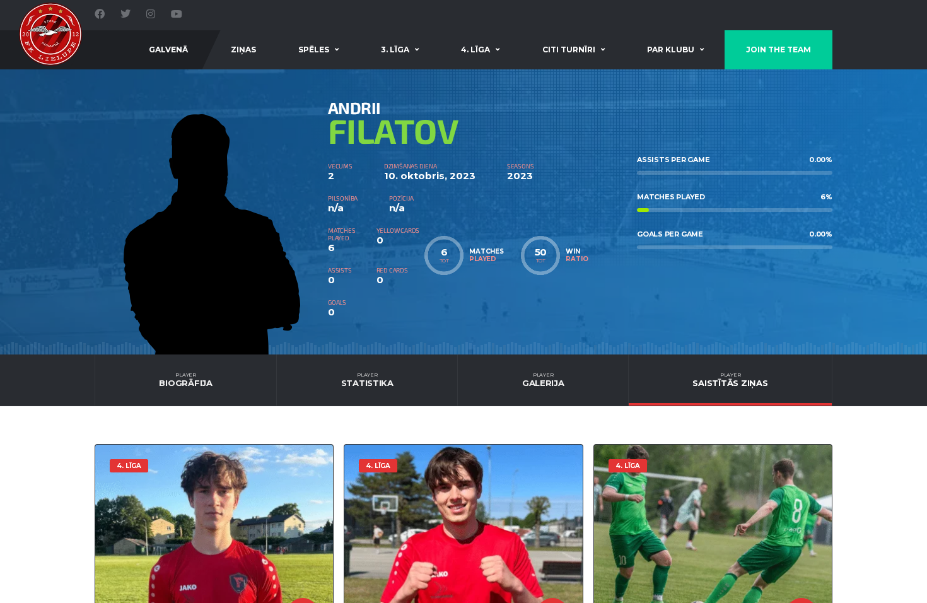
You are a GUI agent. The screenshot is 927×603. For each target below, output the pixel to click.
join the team (778, 49)
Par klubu (670, 49)
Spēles (313, 49)
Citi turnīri (568, 49)
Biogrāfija (185, 380)
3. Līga (395, 49)
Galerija (543, 380)
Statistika (367, 380)
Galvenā (168, 49)
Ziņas (243, 49)
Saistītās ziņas (729, 380)
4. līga (475, 49)
